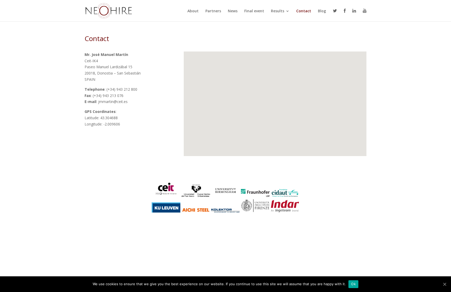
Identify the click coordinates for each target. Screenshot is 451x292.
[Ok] (444, 284)
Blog (322, 11)
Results (277, 11)
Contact (303, 11)
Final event (254, 11)
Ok (353, 284)
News (233, 11)
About (193, 11)
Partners (213, 11)
